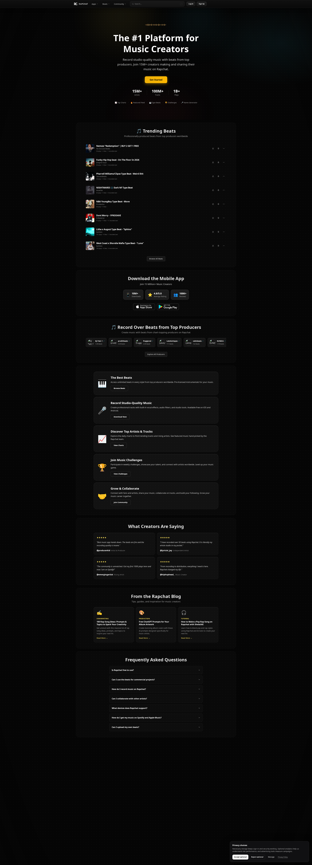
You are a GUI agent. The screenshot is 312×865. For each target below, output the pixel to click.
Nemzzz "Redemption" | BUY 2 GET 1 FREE (117, 146)
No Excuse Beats (103, 148)
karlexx (99, 232)
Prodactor (100, 204)
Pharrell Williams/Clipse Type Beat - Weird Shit (119, 173)
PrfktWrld (100, 218)
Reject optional (257, 857)
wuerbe (99, 190)
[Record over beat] (218, 148)
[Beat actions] (223, 148)
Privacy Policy (283, 857)
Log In (191, 4)
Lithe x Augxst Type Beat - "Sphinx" (114, 229)
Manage (271, 857)
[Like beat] (213, 148)
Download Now (120, 417)
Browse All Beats (156, 259)
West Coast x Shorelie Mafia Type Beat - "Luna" (120, 243)
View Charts (119, 445)
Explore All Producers (156, 354)
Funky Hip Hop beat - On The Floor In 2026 (117, 160)
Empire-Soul (101, 162)
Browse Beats (119, 388)
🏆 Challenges (171, 102)
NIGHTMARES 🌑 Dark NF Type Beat (114, 187)
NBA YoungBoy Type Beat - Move (113, 201)
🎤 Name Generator (189, 102)
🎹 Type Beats (155, 102)
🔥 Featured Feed (138, 102)
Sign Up (202, 4)
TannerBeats (101, 176)
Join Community (120, 502)
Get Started (156, 79)
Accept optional (240, 857)
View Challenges (120, 474)
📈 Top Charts (120, 102)
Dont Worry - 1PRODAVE (108, 215)
